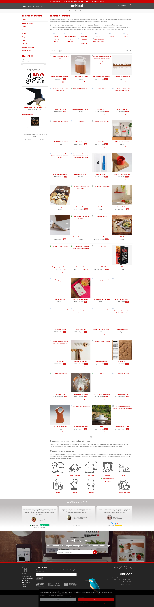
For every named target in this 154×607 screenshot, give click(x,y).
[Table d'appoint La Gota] (122, 288)
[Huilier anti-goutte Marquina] (60, 65)
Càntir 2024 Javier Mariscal (60, 141)
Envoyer (40, 578)
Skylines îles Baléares (122, 329)
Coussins (24, 26)
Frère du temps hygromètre (101, 394)
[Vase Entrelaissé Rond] (81, 163)
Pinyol (101, 426)
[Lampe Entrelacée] (60, 288)
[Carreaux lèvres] (81, 195)
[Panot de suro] (122, 350)
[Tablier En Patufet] (81, 318)
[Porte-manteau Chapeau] (60, 163)
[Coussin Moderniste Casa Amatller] (81, 415)
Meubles (24, 43)
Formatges (60, 207)
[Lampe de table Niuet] (122, 382)
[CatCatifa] (101, 130)
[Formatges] (60, 195)
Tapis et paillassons (27, 23)
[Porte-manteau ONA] (81, 350)
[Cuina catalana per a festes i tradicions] (81, 97)
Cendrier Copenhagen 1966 (122, 174)
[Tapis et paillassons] (70, 34)
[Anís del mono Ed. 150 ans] (81, 382)
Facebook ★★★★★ (78, 518)
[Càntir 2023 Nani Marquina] (101, 318)
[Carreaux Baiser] (81, 255)
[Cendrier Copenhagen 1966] (122, 163)
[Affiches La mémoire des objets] (122, 130)
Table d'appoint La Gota (122, 299)
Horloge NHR (101, 109)
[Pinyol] (101, 415)
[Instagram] (116, 567)
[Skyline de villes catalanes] (122, 65)
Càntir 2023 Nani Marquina (101, 329)
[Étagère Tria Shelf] (122, 195)
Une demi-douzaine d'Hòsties (35, 128)
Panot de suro (122, 361)
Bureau (24, 33)
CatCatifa (101, 141)
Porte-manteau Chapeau (60, 174)
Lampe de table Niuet (122, 394)
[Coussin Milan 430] (122, 97)
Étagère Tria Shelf (122, 207)
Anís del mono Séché (101, 361)
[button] (44, 115)
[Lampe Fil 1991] (101, 255)
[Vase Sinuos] (101, 195)
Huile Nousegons (101, 174)
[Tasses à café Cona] (60, 97)
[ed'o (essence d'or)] (81, 130)
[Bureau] (112, 34)
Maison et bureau (32, 15)
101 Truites (122, 237)
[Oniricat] (77, 5)
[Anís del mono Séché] (101, 350)
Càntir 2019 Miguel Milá (81, 76)
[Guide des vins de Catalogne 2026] (101, 288)
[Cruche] (56, 34)
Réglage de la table (27, 50)
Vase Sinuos (101, 207)
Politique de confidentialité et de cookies (104, 603)
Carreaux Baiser (81, 267)
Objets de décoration (28, 47)
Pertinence (53, 50)
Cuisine (24, 30)
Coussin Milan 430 (122, 109)
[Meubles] (70, 39)
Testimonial (27, 115)
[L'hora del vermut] (122, 255)
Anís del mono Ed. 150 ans (80, 394)
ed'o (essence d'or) (80, 141)
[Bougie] (126, 34)
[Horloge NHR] (101, 97)
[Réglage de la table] (98, 39)
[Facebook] (120, 567)
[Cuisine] (98, 34)
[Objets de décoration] (84, 40)
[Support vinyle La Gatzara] (60, 255)
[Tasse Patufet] (60, 350)
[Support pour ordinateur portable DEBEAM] (60, 225)
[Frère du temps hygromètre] (101, 382)
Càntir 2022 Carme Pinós (60, 426)
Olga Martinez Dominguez (80, 517)
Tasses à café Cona (60, 109)
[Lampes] (56, 39)
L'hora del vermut (122, 267)
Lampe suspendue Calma (122, 426)
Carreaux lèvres (80, 207)
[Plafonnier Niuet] (60, 382)
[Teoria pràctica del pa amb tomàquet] (81, 225)
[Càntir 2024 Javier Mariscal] (60, 130)
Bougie (24, 36)
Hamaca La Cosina (101, 237)
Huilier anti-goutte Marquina (59, 76)
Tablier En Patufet (80, 329)
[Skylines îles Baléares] (122, 318)
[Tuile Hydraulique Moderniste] (101, 65)
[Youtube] (130, 567)
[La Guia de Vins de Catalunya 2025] (81, 288)
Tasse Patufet (60, 361)
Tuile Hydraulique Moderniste (101, 76)
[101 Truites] (122, 225)
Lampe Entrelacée (60, 299)
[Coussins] (84, 34)
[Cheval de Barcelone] (60, 318)
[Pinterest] (125, 567)
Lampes (24, 40)
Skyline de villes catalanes (122, 76)
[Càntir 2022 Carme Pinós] (60, 415)
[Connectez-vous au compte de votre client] (119, 5)
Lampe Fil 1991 (101, 267)
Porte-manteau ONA (80, 361)
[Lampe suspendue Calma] (122, 415)
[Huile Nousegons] (101, 163)
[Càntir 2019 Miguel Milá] (81, 65)
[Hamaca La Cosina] (101, 225)
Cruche (24, 19)
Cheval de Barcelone (60, 329)
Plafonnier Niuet (60, 394)
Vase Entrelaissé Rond (80, 174)
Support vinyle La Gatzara (60, 267)
